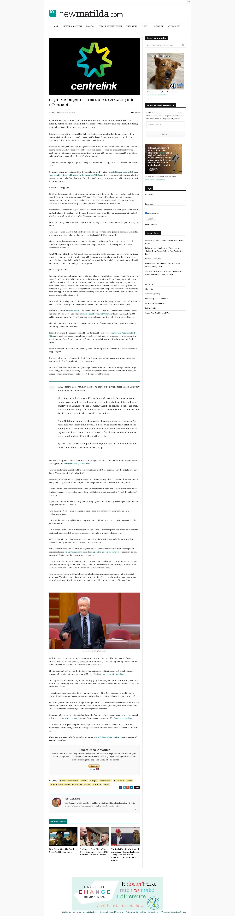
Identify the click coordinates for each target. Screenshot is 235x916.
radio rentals (97, 784)
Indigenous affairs (72, 26)
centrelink (83, 781)
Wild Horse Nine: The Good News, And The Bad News (61, 850)
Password (149, 204)
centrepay (93, 781)
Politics (90, 26)
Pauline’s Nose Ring (153, 259)
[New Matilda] (86, 14)
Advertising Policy (152, 294)
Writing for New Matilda (155, 303)
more (136, 787)
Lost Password (151, 224)
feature (129, 781)
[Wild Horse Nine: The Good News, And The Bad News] (63, 836)
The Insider (131, 26)
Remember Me (153, 213)
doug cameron (119, 781)
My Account (174, 26)
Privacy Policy (150, 308)
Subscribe (158, 26)
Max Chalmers (56, 112)
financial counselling (123, 718)
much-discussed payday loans (77, 463)
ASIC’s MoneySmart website (108, 737)
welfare (106, 784)
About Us (149, 289)
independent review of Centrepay (97, 314)
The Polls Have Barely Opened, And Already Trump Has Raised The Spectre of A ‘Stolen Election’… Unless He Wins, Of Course (125, 854)
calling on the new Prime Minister (104, 552)
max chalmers (85, 784)
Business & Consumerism (69, 781)
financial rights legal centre (60, 784)
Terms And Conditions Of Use (157, 313)
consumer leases (105, 781)
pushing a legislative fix (75, 552)
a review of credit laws (114, 674)
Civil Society (135, 112)
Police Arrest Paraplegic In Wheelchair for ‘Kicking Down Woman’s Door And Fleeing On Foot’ (163, 251)
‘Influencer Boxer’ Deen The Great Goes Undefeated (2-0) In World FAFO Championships (94, 852)
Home (55, 26)
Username (149, 195)
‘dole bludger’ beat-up (120, 172)
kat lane (75, 784)
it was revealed (72, 311)
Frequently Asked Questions (156, 298)
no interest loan (70, 718)
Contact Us (149, 284)
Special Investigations (110, 26)
